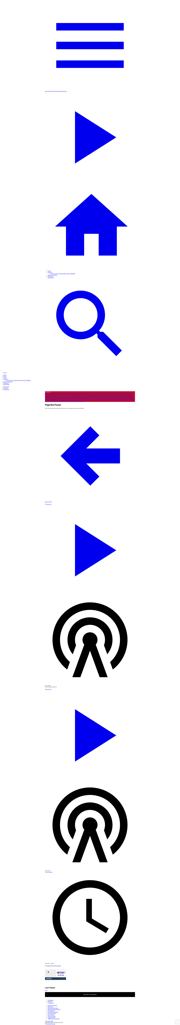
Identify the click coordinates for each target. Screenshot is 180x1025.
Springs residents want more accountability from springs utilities (110, 394)
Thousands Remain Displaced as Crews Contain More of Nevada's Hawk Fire (105, 396)
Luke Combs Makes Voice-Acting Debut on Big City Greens (69, 401)
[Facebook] (6, 386)
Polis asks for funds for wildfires (55, 398)
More (46, 990)
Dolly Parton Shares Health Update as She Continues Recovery (67, 400)
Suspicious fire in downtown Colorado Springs (97, 398)
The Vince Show (48, 872)
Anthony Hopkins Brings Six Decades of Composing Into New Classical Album (100, 400)
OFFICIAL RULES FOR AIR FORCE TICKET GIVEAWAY (63, 273)
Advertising (50, 276)
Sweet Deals (51, 277)
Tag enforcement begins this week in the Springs (74, 398)
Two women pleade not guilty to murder (78, 396)
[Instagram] (6, 389)
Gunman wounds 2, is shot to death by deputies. (94, 393)
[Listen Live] (90, 549)
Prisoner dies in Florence (51, 393)
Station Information (52, 275)
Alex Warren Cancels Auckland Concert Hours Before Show (78, 397)
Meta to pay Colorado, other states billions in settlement (70, 393)
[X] (5, 388)
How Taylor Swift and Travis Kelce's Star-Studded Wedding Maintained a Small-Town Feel (74, 394)
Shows (49, 271)
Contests (50, 272)
